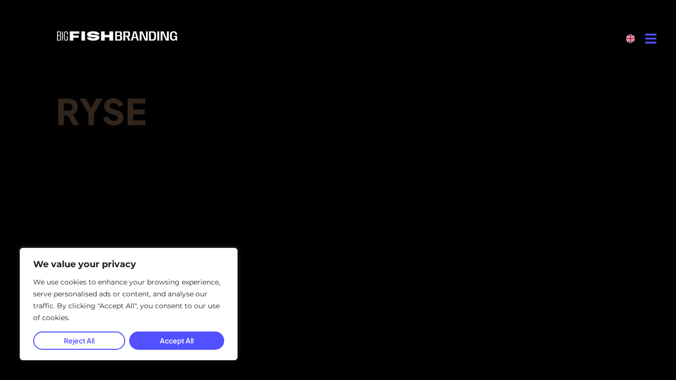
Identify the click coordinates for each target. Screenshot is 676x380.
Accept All (176, 340)
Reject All (79, 340)
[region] (129, 304)
